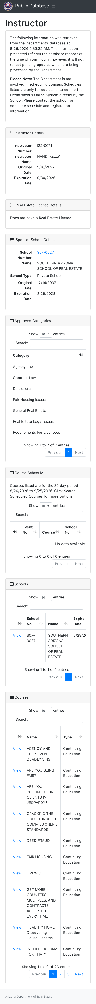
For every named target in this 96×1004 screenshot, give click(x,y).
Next (79, 974)
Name (53, 624)
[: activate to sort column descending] (15, 529)
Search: (22, 343)
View (17, 635)
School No (71, 530)
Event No (28, 530)
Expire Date (79, 621)
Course (48, 532)
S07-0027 (45, 252)
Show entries (47, 334)
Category (21, 355)
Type (67, 737)
